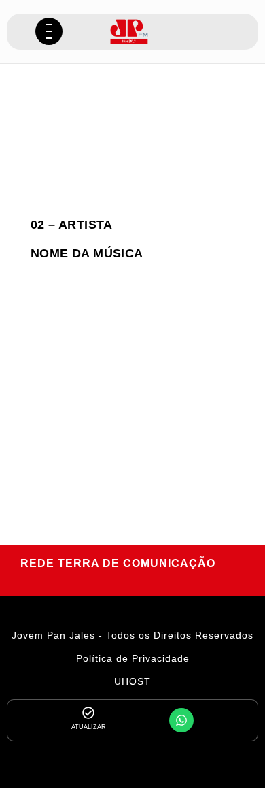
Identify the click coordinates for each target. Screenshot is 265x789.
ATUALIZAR (88, 727)
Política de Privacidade (133, 658)
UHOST (132, 681)
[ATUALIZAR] (88, 713)
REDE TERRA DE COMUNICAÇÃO (117, 563)
